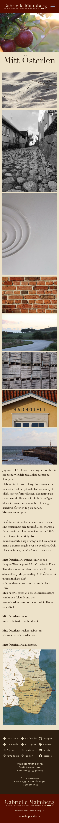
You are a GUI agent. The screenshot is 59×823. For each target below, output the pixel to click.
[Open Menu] (53, 6)
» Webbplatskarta (29, 816)
